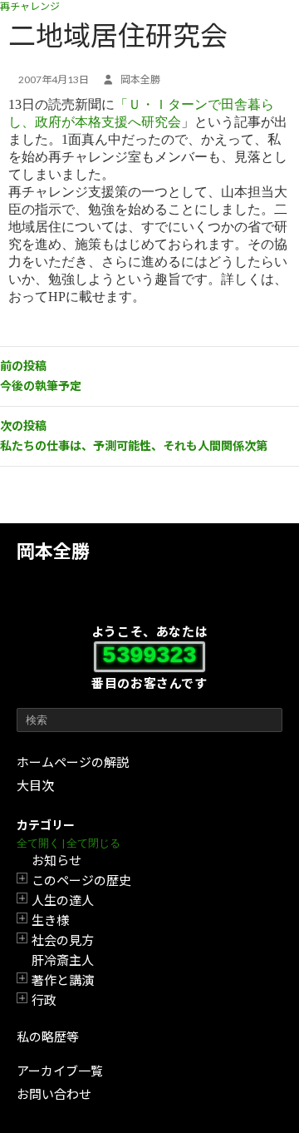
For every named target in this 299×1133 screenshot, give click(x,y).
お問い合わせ (54, 1093)
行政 (44, 999)
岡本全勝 (53, 551)
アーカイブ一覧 (60, 1070)
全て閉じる (93, 843)
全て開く (38, 843)
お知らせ (56, 860)
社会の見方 (63, 940)
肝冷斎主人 (63, 959)
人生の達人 (63, 900)
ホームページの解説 (73, 762)
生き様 (50, 920)
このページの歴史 (81, 880)
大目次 (35, 785)
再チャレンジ (30, 6)
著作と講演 (63, 979)
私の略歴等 (48, 1036)
